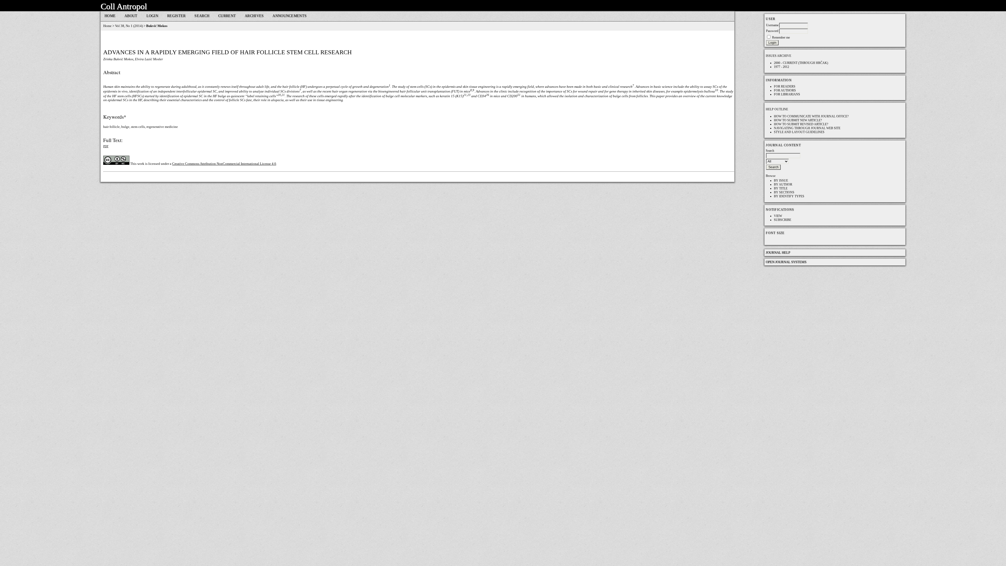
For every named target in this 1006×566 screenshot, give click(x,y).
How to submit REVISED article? (801, 124)
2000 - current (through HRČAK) (801, 63)
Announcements (289, 16)
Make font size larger (787, 240)
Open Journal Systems (786, 262)
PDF (105, 146)
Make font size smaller (770, 240)
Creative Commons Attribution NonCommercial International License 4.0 (224, 164)
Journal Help (778, 252)
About (130, 16)
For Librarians (787, 94)
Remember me (781, 37)
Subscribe (782, 220)
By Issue (781, 180)
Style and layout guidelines (799, 132)
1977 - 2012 (781, 67)
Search (201, 16)
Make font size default (778, 240)
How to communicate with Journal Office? (811, 116)
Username (772, 25)
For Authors (785, 90)
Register (176, 16)
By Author (783, 184)
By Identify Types (789, 196)
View (778, 216)
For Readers (784, 86)
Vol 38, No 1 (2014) (129, 26)
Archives (254, 16)
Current (227, 16)
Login (152, 16)
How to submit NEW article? (798, 120)
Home (110, 16)
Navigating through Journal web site (807, 128)
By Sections (784, 192)
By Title (781, 188)
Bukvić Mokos (156, 26)
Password (772, 31)
